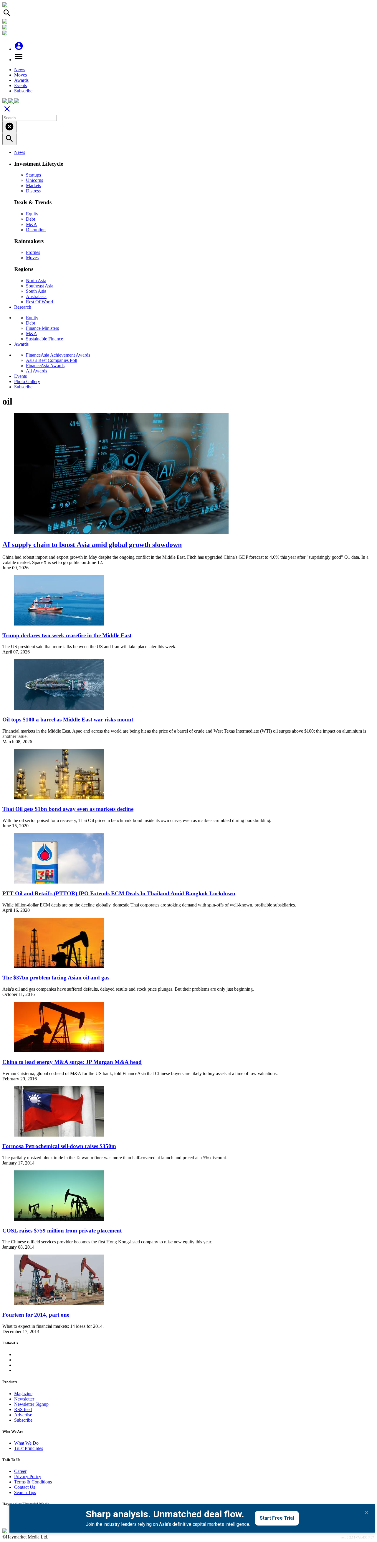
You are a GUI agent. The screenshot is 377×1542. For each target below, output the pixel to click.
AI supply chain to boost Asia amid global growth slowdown (92, 544)
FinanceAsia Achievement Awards (58, 354)
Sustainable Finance (44, 338)
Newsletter (24, 1398)
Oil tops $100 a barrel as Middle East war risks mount (67, 719)
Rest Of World (39, 301)
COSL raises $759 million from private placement (62, 1230)
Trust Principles (28, 1448)
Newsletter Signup (31, 1404)
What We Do (26, 1442)
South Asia (36, 291)
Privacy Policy (27, 1476)
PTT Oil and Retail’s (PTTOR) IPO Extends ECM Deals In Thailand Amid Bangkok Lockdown (118, 893)
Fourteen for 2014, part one (35, 1315)
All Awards (36, 370)
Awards (21, 80)
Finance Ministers (42, 328)
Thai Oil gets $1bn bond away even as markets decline (67, 809)
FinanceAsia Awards (45, 365)
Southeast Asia (39, 285)
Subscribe (23, 90)
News (19, 69)
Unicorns (34, 180)
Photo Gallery (27, 381)
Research (22, 307)
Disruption (36, 229)
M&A (31, 224)
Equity (32, 213)
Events (20, 85)
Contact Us (24, 1487)
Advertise (23, 1414)
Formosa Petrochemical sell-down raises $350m (59, 1146)
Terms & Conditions (33, 1481)
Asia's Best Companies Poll (51, 360)
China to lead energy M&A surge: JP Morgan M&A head (72, 1062)
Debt (30, 219)
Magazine (23, 1393)
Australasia (36, 296)
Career (20, 1471)
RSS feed (23, 1409)
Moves (20, 74)
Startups (33, 174)
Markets (33, 185)
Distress (33, 190)
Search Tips (25, 1492)
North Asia (36, 280)
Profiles (33, 252)
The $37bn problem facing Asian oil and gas (55, 977)
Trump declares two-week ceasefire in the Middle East (66, 635)
